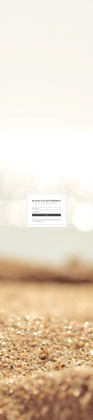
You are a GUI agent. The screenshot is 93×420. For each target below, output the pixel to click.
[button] (64, 195)
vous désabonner (38, 221)
